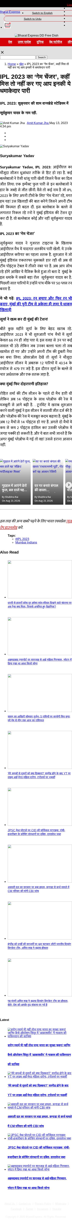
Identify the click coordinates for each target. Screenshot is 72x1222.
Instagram (42, 1209)
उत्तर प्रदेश (24, 42)
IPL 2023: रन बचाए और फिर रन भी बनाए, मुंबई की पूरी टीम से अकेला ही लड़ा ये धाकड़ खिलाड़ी (36, 304)
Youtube (56, 1209)
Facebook (16, 1209)
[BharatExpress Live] (7, 27)
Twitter (29, 1209)
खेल (21, 64)
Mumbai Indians (26, 542)
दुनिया (40, 42)
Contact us (25, 1203)
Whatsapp (60, 1203)
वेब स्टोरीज (55, 42)
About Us (9, 1203)
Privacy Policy (43, 1203)
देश (10, 42)
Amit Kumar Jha (38, 123)
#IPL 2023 (22, 539)
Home (12, 64)
